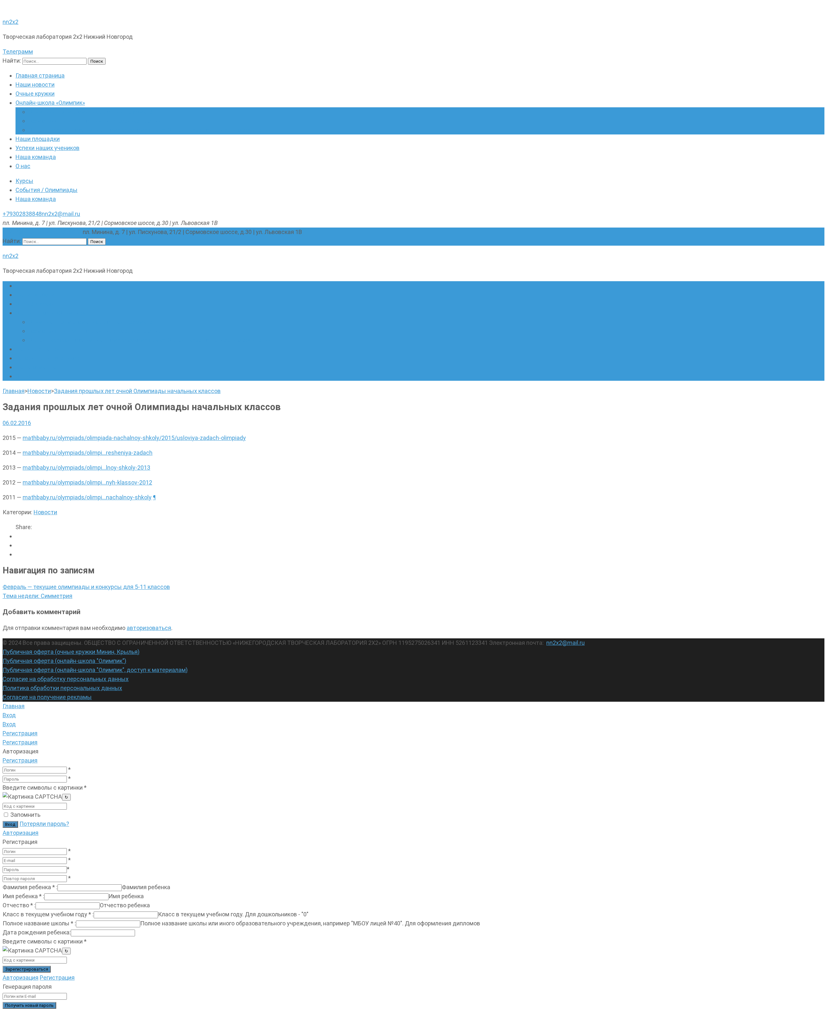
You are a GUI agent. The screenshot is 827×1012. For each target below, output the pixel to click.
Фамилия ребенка (30, 887)
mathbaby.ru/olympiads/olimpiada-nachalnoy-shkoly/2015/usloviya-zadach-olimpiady (134, 437)
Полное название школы (39, 923)
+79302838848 (22, 213)
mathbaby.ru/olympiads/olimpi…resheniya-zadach (87, 452)
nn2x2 (10, 21)
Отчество (19, 905)
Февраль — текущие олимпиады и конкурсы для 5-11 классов (86, 586)
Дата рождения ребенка (37, 932)
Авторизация (20, 832)
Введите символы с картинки (45, 787)
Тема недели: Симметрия (37, 595)
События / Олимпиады (47, 189)
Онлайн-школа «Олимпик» (50, 102)
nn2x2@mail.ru (61, 213)
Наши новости (35, 84)
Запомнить (25, 814)
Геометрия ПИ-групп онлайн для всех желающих (95, 120)
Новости (45, 512)
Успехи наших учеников (47, 147)
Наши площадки (38, 138)
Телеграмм (18, 51)
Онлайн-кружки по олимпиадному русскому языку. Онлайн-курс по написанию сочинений (149, 129)
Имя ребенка (23, 896)
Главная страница (40, 75)
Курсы (24, 180)
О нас (23, 166)
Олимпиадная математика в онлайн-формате (90, 111)
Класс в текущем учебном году (48, 914)
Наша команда (36, 157)
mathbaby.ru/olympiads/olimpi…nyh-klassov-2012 (87, 482)
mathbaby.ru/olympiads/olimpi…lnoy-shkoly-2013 (86, 467)
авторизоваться (149, 627)
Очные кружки (35, 93)
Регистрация (20, 760)
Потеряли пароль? (44, 823)
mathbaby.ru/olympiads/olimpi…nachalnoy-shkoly (87, 497)
